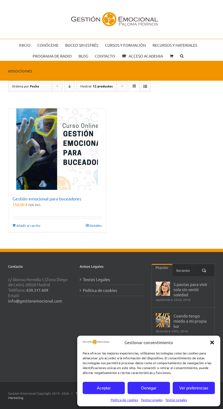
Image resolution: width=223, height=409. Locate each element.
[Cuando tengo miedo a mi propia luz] (163, 320)
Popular (162, 267)
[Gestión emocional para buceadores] (57, 149)
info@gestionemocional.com (35, 300)
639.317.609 (37, 289)
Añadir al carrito (28, 225)
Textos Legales (152, 400)
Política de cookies (124, 400)
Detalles (95, 225)
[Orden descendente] (69, 86)
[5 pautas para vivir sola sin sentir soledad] (163, 289)
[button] (212, 342)
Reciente (183, 270)
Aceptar (104, 388)
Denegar (148, 388)
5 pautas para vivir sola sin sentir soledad (190, 289)
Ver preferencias (193, 388)
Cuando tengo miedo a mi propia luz (190, 321)
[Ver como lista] (145, 86)
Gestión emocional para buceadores (47, 198)
